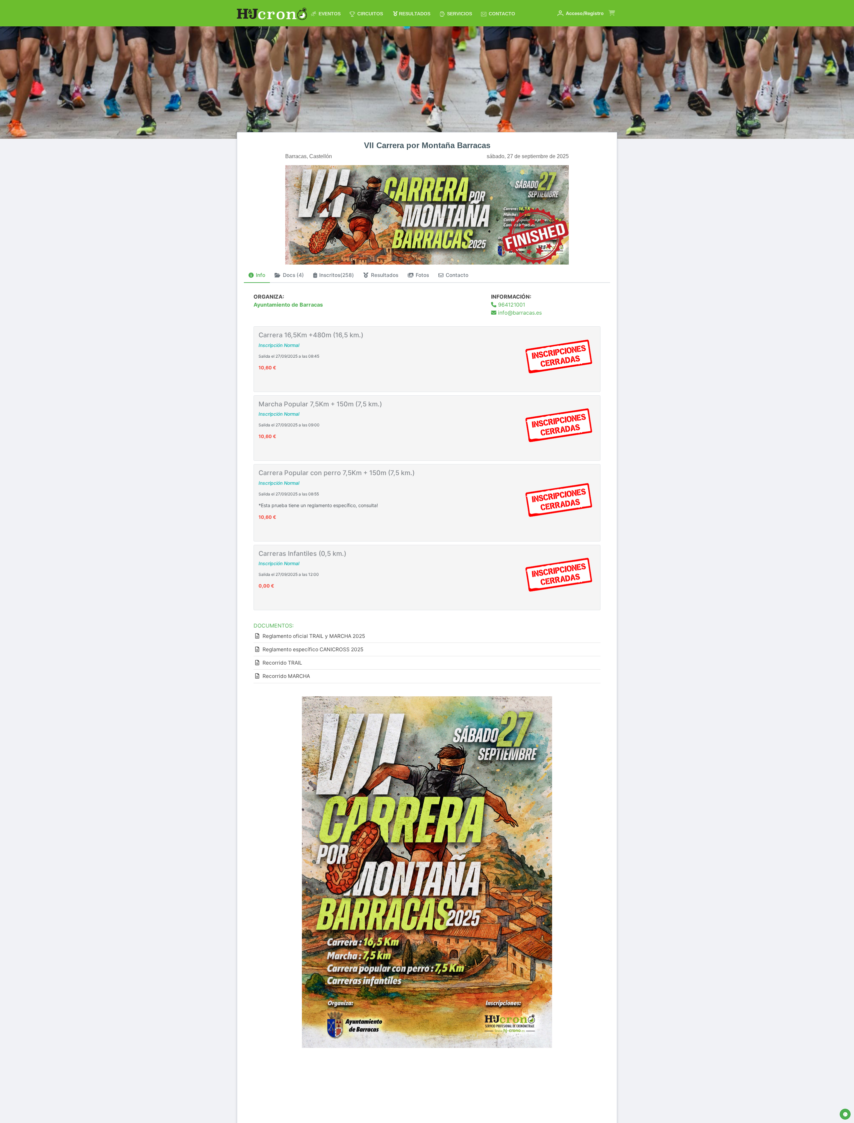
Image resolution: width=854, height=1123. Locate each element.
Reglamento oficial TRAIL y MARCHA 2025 (314, 636)
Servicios (459, 13)
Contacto (501, 13)
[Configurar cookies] (845, 1114)
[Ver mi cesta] (611, 16)
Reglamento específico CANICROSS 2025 (313, 649)
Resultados (414, 13)
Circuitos (369, 13)
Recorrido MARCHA (286, 676)
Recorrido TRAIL (282, 663)
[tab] (257, 275)
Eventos (329, 13)
